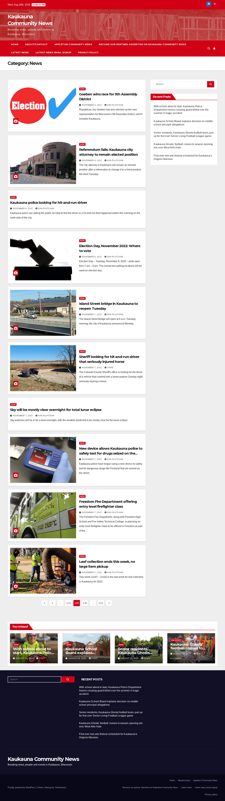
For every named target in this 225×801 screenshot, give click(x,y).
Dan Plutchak (115, 105)
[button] (209, 48)
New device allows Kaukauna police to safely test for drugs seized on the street (110, 453)
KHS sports (176, 640)
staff (110, 368)
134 (68, 603)
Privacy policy (88, 52)
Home (14, 44)
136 (85, 603)
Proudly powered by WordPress (22, 787)
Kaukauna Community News (43, 759)
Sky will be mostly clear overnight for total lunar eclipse (55, 410)
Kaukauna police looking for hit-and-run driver (48, 203)
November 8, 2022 (92, 160)
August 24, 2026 (130, 658)
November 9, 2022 (92, 105)
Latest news (20, 52)
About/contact (36, 44)
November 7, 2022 (92, 314)
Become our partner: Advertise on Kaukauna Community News (142, 44)
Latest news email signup (53, 52)
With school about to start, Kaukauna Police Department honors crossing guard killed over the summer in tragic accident (181, 109)
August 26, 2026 (25, 658)
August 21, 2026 (182, 654)
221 (101, 603)
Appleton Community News (73, 44)
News (82, 89)
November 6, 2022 (92, 572)
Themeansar (60, 787)
